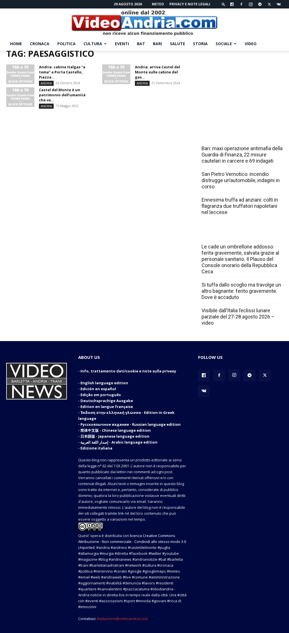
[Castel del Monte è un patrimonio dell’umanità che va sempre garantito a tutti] (20, 97)
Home (16, 43)
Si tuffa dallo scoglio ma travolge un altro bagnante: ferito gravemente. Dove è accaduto (241, 291)
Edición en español (98, 388)
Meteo (158, 4)
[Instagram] (250, 4)
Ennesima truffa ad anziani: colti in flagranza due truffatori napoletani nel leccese (240, 206)
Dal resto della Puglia (228, 136)
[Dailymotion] (232, 4)
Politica (66, 43)
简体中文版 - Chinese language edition (115, 430)
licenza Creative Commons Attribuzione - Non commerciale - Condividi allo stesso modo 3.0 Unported (132, 541)
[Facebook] (241, 4)
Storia (200, 43)
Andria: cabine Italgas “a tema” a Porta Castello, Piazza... (62, 72)
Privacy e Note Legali (189, 4)
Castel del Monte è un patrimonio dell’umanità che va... (62, 94)
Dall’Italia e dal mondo (229, 234)
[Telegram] (260, 4)
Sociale (224, 43)
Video (251, 43)
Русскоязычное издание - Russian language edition (130, 424)
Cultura (93, 43)
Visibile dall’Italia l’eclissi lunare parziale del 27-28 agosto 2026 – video (238, 316)
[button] (223, 4)
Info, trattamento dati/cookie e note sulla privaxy (128, 371)
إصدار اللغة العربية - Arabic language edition (118, 442)
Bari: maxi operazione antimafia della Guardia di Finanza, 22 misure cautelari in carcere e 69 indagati (242, 154)
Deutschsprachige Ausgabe (106, 400)
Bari (157, 43)
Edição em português (100, 394)
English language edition (104, 382)
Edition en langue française (106, 406)
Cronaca (39, 43)
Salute (177, 43)
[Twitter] (269, 4)
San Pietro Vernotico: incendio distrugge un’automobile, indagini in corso (241, 180)
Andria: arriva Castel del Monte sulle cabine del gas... (157, 72)
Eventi (122, 43)
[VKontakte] (278, 4)
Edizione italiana (96, 448)
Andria (46, 83)
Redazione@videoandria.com (122, 618)
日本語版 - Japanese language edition (114, 436)
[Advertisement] (240, 86)
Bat (141, 43)
